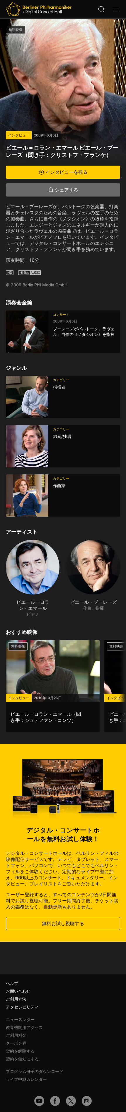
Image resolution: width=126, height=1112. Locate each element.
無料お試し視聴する (63, 923)
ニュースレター (20, 1019)
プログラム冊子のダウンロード (34, 1071)
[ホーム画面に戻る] (38, 9)
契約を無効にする (22, 1058)
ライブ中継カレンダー (26, 1079)
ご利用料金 (16, 1035)
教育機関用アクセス (24, 1027)
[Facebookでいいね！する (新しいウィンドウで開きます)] (55, 1101)
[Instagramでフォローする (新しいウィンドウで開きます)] (87, 1101)
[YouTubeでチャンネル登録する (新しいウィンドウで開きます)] (39, 1101)
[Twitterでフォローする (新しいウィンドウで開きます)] (71, 1101)
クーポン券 (16, 1043)
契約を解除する (20, 1050)
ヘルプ (12, 983)
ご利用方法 (16, 999)
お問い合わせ (18, 991)
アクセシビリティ (22, 1006)
